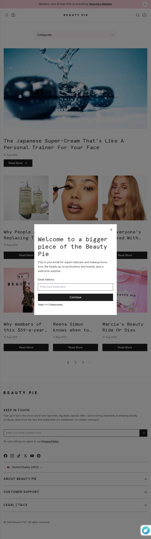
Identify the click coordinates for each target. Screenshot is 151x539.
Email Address (46, 280)
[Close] (111, 229)
